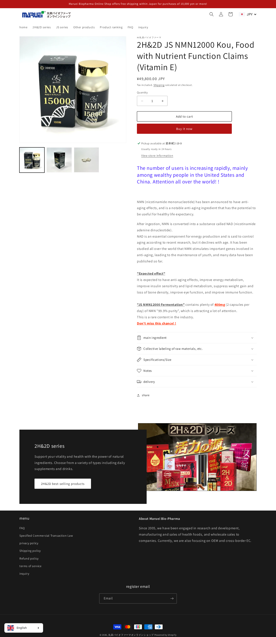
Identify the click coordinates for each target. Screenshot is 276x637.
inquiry (24, 574)
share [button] (146, 395)
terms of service (30, 566)
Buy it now (184, 129)
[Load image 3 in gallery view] (86, 159)
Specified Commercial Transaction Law (46, 536)
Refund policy (29, 558)
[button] (211, 14)
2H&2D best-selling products (63, 484)
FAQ (22, 528)
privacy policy (28, 543)
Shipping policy (30, 551)
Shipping (159, 85)
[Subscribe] (172, 598)
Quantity (142, 92)
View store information (157, 156)
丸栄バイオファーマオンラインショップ (131, 634)
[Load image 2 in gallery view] (59, 159)
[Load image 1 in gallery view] (31, 159)
